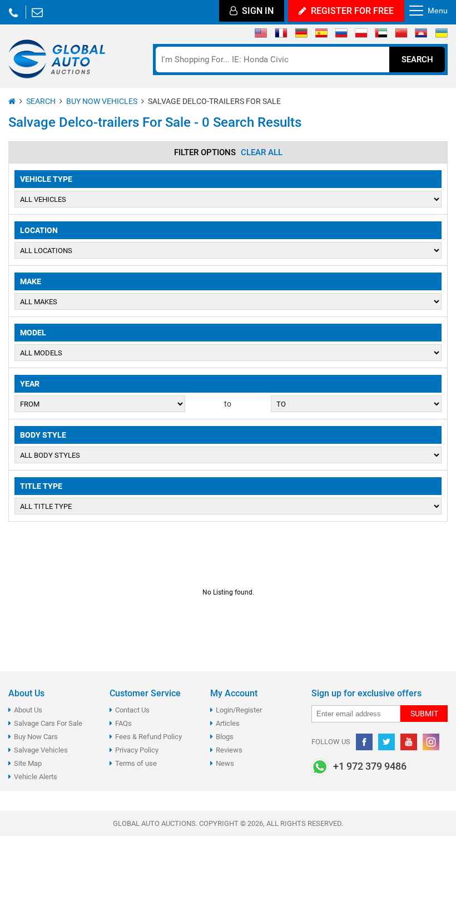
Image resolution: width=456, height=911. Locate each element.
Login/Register (239, 710)
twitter (386, 742)
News (225, 763)
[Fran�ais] (281, 35)
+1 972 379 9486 (13, 12)
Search (417, 60)
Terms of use (136, 763)
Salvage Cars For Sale (48, 723)
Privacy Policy (136, 750)
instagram (431, 742)
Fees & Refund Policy (148, 736)
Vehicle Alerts (35, 777)
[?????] (421, 35)
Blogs (225, 736)
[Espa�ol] (321, 35)
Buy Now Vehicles (101, 101)
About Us (28, 710)
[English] (261, 35)
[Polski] (361, 35)
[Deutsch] (301, 35)
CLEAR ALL (261, 152)
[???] (401, 35)
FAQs (123, 723)
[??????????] (441, 35)
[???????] (341, 35)
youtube (408, 742)
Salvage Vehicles (41, 750)
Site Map (28, 763)
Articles (228, 723)
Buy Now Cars (36, 736)
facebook (364, 742)
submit (424, 713)
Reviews (229, 750)
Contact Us (132, 710)
